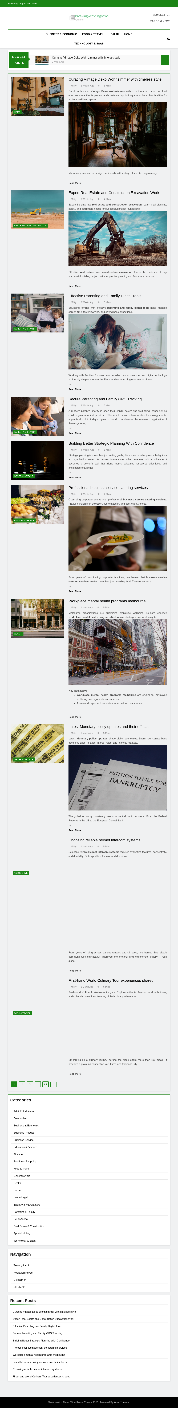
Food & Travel (92, 34)
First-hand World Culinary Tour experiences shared (110, 980)
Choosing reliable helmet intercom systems (104, 840)
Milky (73, 85)
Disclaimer (20, 1279)
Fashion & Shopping (25, 1161)
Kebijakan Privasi (23, 1272)
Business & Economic (61, 34)
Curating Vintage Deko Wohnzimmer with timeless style (86, 57)
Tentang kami (21, 1265)
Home (128, 34)
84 (45, 1084)
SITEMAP (19, 1286)
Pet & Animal (21, 1218)
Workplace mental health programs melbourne (107, 601)
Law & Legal (20, 1197)
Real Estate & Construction (30, 225)
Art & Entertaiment (24, 1111)
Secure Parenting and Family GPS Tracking (105, 399)
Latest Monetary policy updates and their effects (108, 726)
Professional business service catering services (108, 487)
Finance (18, 1154)
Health (114, 34)
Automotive (21, 873)
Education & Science (25, 1147)
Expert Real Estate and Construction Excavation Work (113, 193)
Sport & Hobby (22, 1233)
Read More (74, 183)
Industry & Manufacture (27, 1204)
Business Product (24, 1132)
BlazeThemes (121, 1402)
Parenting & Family (25, 329)
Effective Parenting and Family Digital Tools (104, 296)
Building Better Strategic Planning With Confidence (111, 443)
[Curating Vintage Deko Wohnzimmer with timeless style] (41, 59)
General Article (23, 476)
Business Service (24, 520)
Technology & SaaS (89, 43)
